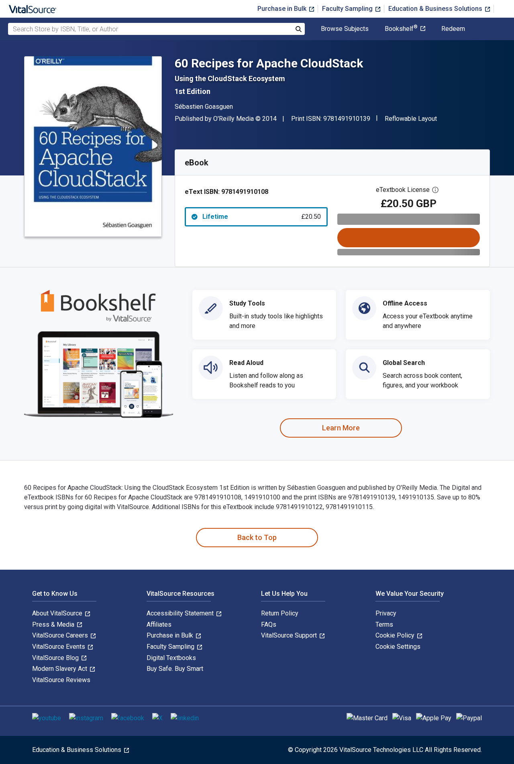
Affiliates (159, 624)
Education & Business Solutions (436, 8)
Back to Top (257, 537)
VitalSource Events (59, 646)
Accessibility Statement (181, 613)
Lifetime (261, 216)
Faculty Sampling (348, 8)
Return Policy (279, 613)
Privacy (385, 613)
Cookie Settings (397, 646)
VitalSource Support (289, 635)
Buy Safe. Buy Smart (175, 668)
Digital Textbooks (171, 658)
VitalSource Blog (56, 658)
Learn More (341, 428)
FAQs (268, 624)
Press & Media (54, 624)
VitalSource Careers (61, 635)
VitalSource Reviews (61, 680)
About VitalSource (58, 613)
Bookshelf (401, 29)
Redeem (453, 29)
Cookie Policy (395, 635)
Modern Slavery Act (60, 668)
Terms (384, 624)
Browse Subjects (345, 29)
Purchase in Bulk (282, 8)
